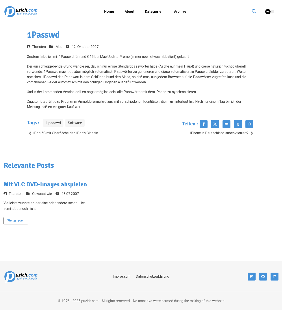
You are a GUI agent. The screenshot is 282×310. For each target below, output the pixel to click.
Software (75, 123)
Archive (180, 11)
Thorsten (39, 47)
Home (109, 11)
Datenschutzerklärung (152, 276)
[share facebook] (204, 124)
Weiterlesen (15, 220)
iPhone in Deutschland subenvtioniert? (219, 133)
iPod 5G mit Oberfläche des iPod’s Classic (65, 133)
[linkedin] (274, 277)
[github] (263, 277)
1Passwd (66, 56)
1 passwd (53, 123)
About (129, 11)
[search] (256, 12)
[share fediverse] (238, 124)
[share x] (215, 124)
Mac (59, 47)
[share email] (226, 124)
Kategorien (154, 11)
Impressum (121, 276)
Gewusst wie (42, 193)
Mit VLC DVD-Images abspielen (45, 184)
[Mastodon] (252, 277)
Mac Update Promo (115, 56)
